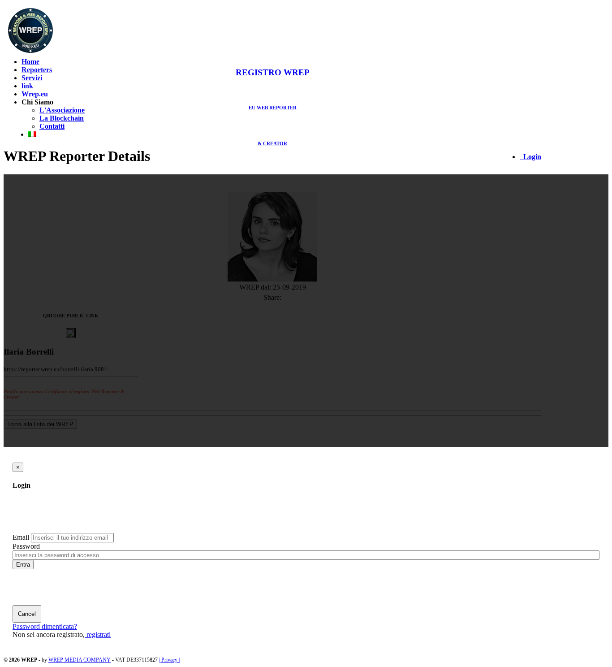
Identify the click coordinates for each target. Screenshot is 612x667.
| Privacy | (169, 660)
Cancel (27, 614)
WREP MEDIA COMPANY (79, 660)
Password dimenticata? (45, 626)
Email (21, 537)
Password (26, 546)
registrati (98, 634)
